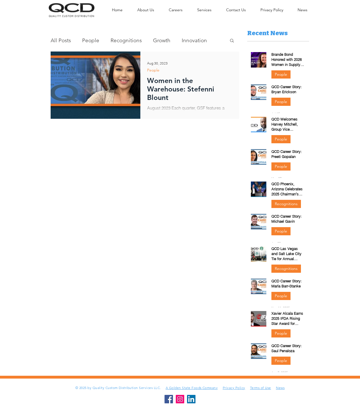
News (280, 388)
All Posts (61, 40)
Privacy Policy (234, 388)
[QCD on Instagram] (180, 399)
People (90, 40)
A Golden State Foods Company (192, 388)
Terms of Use (260, 388)
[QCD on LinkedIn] (191, 399)
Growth (161, 40)
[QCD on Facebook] (169, 399)
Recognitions (126, 40)
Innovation (194, 40)
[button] (232, 41)
